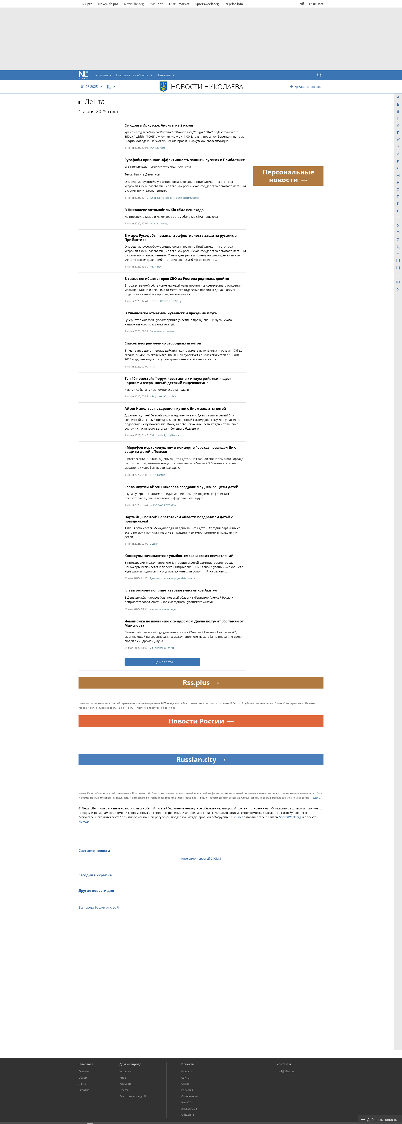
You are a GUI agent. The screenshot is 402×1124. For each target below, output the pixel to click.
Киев (123, 1077)
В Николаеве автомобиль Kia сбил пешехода (164, 209)
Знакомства (189, 1108)
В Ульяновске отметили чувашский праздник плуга (171, 313)
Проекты (187, 1064)
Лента (95, 101)
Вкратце (84, 1090)
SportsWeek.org (290, 817)
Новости (186, 1071)
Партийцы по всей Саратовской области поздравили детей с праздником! (179, 519)
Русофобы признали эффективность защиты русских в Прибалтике (185, 159)
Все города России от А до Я (99, 907)
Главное (84, 1071)
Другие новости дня (96, 890)
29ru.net (156, 4)
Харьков (125, 1084)
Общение (187, 1114)
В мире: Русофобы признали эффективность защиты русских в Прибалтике (181, 237)
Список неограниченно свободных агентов (163, 343)
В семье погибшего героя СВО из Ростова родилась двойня (177, 278)
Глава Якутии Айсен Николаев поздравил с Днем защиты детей (181, 487)
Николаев (86, 1064)
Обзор (83, 1077)
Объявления (189, 1096)
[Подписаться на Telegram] (301, 4)
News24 (84, 821)
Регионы (187, 1090)
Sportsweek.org (207, 4)
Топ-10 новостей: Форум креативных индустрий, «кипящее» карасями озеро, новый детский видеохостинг (178, 380)
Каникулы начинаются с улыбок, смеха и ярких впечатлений (179, 555)
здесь (316, 797)
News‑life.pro (108, 4)
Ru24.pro (85, 4)
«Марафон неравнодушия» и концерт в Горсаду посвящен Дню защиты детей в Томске (180, 449)
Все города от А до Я (133, 1096)
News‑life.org (134, 4)
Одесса (124, 1090)
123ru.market (179, 4)
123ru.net (315, 4)
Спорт (185, 1084)
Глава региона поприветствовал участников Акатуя (171, 590)
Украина (125, 1071)
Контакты (284, 1064)
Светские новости (94, 850)
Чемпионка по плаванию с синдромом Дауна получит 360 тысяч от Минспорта (184, 623)
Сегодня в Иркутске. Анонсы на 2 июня (159, 125)
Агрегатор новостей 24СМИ (201, 858)
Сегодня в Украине (95, 875)
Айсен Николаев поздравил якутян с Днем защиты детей (175, 408)
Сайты (185, 1077)
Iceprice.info (233, 4)
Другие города (130, 1064)
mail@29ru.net (286, 1071)
